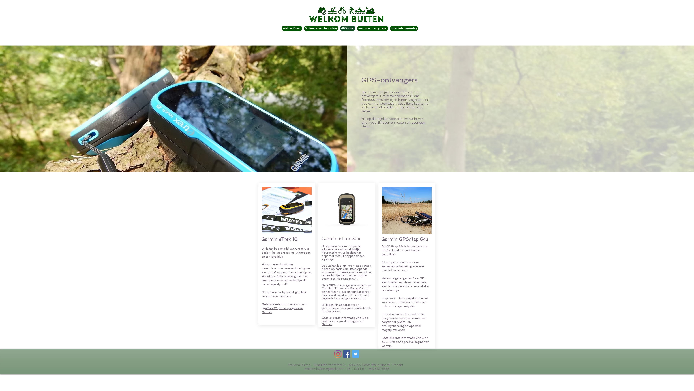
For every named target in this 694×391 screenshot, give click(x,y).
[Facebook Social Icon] (346, 354)
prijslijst (382, 119)
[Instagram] (337, 354)
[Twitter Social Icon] (355, 354)
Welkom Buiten (346, 19)
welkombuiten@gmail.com (324, 369)
